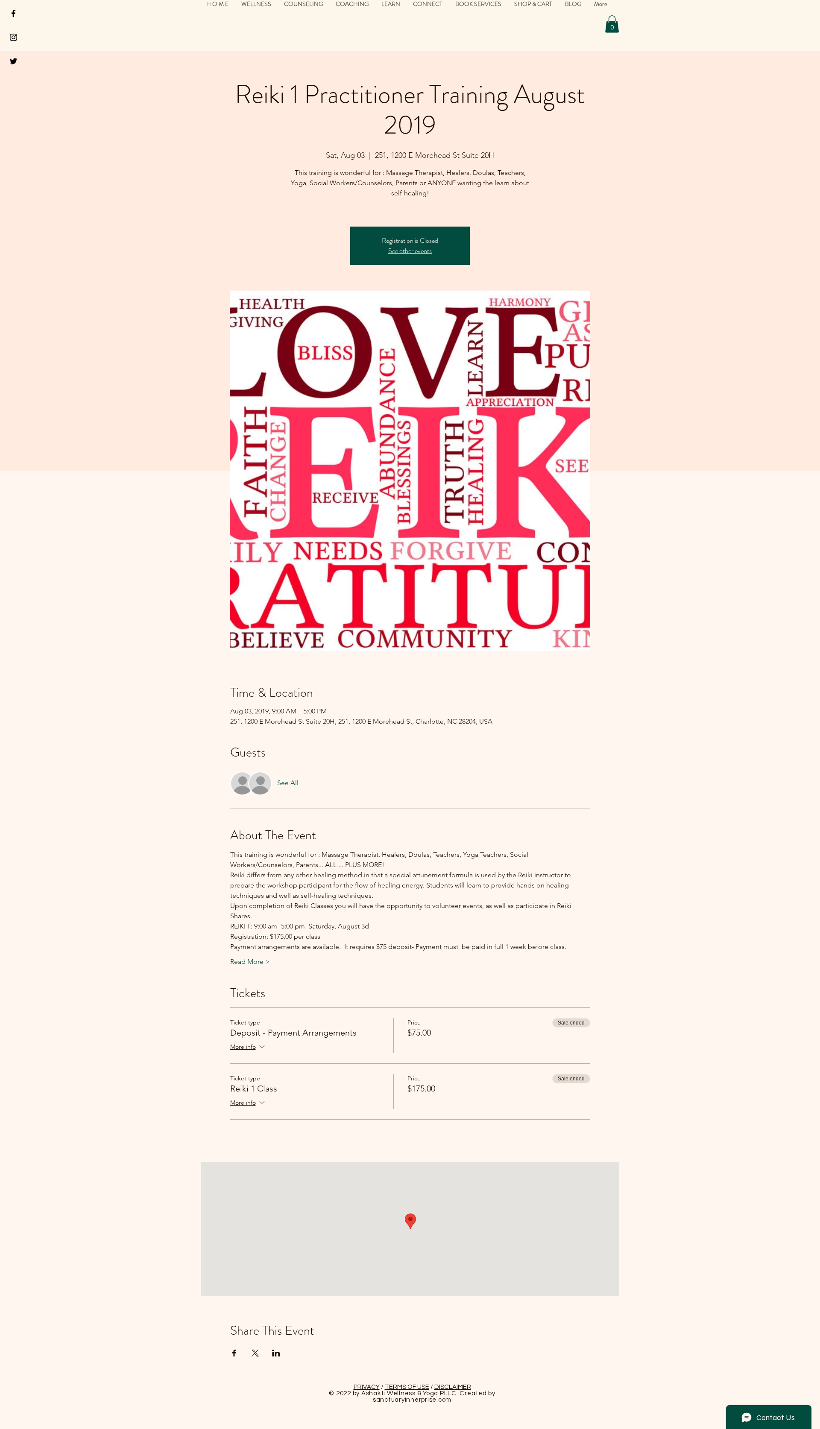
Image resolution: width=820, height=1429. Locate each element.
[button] (794, 26)
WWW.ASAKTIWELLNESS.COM (332, 815)
